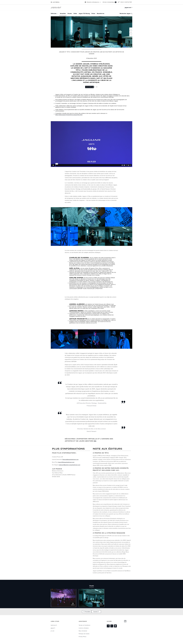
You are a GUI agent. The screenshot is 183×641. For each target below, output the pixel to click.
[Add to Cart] (130, 31)
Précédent (87, 611)
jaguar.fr (53, 628)
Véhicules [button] (54, 13)
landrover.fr (54, 625)
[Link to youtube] (115, 626)
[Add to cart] (94, 87)
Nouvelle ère (100, 13)
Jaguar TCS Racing (84, 13)
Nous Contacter (83, 631)
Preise (93, 13)
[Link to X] (111, 626)
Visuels (69, 13)
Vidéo (75, 13)
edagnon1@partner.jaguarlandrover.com (69, 465)
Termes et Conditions (84, 625)
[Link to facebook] (108, 626)
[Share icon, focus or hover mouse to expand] (97, 87)
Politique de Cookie (84, 633)
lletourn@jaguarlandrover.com (70, 459)
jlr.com (52, 631)
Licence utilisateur (84, 628)
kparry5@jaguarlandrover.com (66, 462)
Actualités (63, 13)
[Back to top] (125, 621)
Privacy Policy (82, 636)
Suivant (95, 611)
